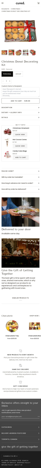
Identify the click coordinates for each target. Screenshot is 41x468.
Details (5, 117)
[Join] (36, 416)
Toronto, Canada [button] (9, 439)
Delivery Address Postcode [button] (14, 433)
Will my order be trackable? (12, 177)
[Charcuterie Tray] (12, 326)
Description (7, 108)
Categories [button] (7, 427)
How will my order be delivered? (14, 189)
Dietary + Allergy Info (12, 112)
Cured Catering (10, 461)
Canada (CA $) (9, 456)
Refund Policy (8, 465)
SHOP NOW (34, 316)
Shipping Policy (23, 463)
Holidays (5, 9)
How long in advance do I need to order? (17, 183)
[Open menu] (4, 3)
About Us (18, 465)
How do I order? (8, 171)
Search (25, 461)
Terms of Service (9, 463)
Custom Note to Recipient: (12, 86)
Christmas (15, 9)
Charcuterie (7, 316)
